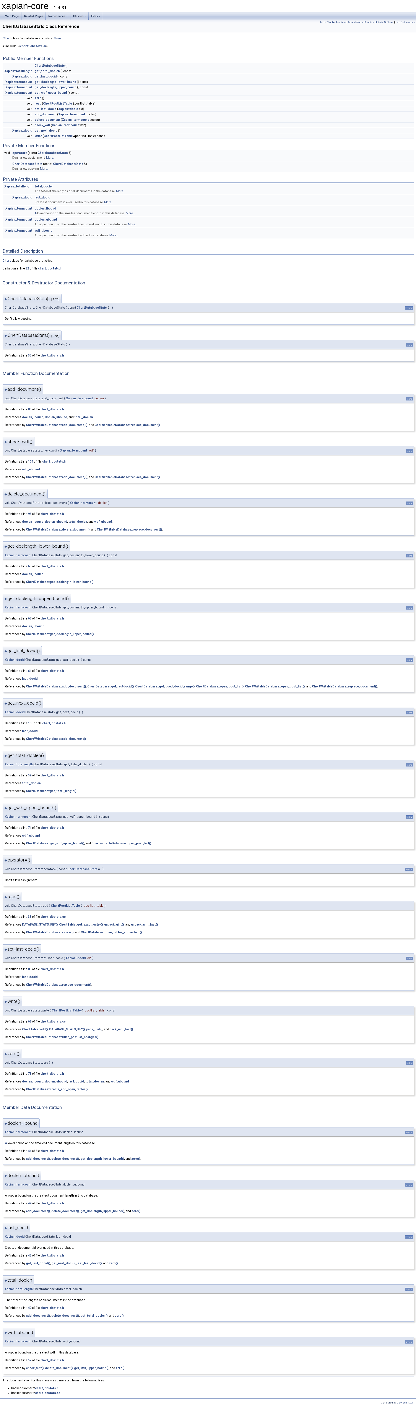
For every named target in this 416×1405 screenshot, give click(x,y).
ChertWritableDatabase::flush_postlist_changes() (62, 1037)
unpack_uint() (114, 924)
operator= (19, 153)
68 (29, 1021)
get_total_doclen (47, 71)
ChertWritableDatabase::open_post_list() (275, 686)
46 (29, 1151)
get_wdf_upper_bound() (91, 1368)
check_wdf (42, 125)
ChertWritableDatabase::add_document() (56, 686)
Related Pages (33, 16)
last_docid (42, 197)
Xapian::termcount (18, 82)
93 (29, 514)
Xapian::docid (22, 76)
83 (29, 969)
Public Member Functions (333, 22)
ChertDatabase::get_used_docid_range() (165, 686)
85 (29, 409)
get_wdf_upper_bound (51, 92)
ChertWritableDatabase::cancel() (50, 932)
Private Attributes (384, 22)
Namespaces (56, 16)
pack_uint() (94, 1029)
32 (27, 268)
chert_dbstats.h (33, 46)
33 (29, 916)
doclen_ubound (46, 219)
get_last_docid (46, 76)
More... (58, 38)
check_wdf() (35, 1368)
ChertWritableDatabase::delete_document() (58, 529)
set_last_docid (46, 109)
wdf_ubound (43, 230)
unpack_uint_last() (144, 924)
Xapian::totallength (18, 71)
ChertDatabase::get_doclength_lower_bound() (60, 582)
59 (29, 775)
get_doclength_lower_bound (55, 82)
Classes (78, 16)
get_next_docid (46, 130)
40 (29, 1308)
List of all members (405, 22)
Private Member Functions (361, 22)
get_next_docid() (64, 1263)
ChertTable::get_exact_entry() (81, 924)
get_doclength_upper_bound (55, 87)
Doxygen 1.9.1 (405, 1402)
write (38, 136)
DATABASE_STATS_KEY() (40, 924)
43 (29, 1255)
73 (29, 1073)
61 (29, 671)
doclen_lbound (45, 208)
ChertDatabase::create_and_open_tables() (57, 1089)
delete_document (47, 119)
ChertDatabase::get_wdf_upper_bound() (55, 843)
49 (29, 1203)
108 (30, 723)
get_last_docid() (38, 1263)
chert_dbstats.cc (53, 916)
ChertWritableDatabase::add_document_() (57, 425)
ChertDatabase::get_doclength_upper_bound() (60, 634)
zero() (135, 1158)
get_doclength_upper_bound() (102, 1211)
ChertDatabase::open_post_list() (220, 686)
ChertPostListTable (57, 103)
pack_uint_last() (121, 1029)
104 (30, 461)
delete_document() (65, 1158)
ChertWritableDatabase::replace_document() (127, 425)
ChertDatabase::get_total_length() (51, 791)
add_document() (38, 1158)
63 (29, 566)
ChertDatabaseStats (50, 65)
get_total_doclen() (94, 1315)
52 (29, 1360)
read (38, 103)
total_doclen (44, 186)
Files (94, 16)
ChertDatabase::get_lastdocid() (110, 686)
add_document (46, 114)
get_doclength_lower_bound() (102, 1158)
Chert (7, 38)
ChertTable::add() (35, 1029)
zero (38, 98)
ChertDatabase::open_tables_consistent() (111, 932)
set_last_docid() (90, 1263)
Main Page (12, 16)
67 (29, 618)
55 (29, 355)
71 (29, 827)
